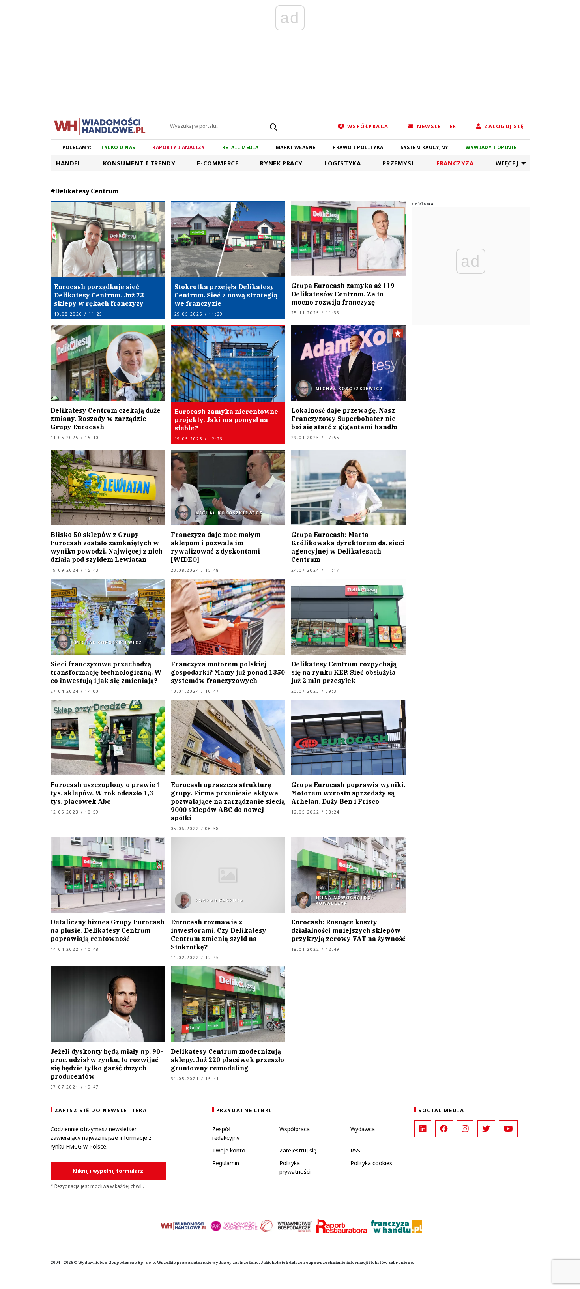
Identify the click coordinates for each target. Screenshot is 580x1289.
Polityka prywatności (295, 1167)
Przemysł (398, 163)
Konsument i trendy (139, 163)
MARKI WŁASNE (296, 147)
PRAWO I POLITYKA (358, 147)
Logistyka (342, 163)
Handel (68, 163)
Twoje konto (228, 1150)
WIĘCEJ (507, 163)
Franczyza (454, 163)
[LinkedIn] (422, 1128)
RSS (355, 1150)
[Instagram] (465, 1128)
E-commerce (217, 163)
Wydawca (362, 1129)
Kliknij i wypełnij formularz (108, 1170)
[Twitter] (486, 1128)
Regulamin (225, 1163)
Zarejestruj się (297, 1150)
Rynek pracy (281, 163)
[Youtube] (508, 1128)
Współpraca (294, 1129)
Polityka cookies (371, 1163)
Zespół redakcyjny (225, 1133)
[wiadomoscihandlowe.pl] (100, 125)
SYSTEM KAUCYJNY (424, 147)
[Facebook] (444, 1128)
